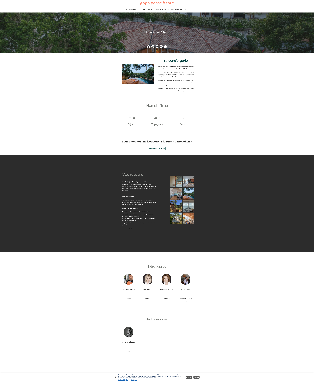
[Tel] (165, 46)
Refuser (196, 377)
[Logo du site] (157, 3)
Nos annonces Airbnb (157, 149)
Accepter (188, 377)
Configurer (134, 380)
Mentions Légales (123, 380)
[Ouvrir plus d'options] (185, 9)
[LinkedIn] (157, 46)
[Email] (161, 46)
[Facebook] (148, 46)
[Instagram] (152, 46)
